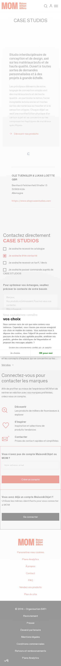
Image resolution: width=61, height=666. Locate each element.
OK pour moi (46, 353)
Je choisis (15, 353)
